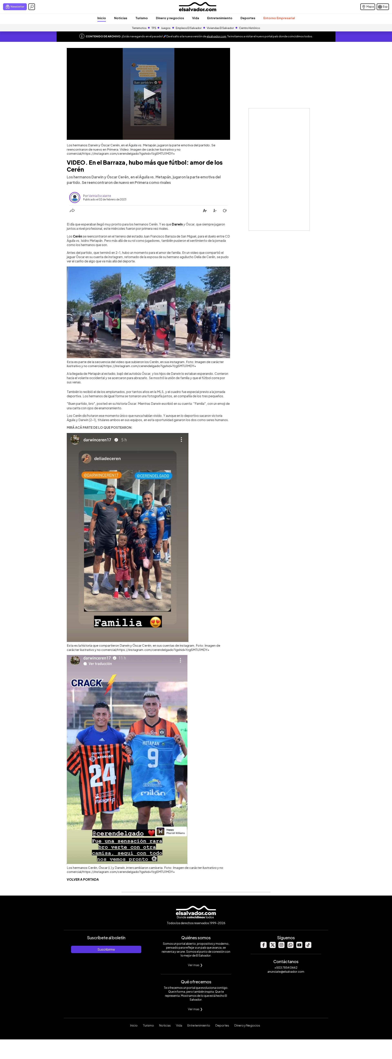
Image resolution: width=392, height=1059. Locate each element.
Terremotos (139, 28)
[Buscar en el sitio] (31, 6)
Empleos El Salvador (189, 28)
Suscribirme (106, 949)
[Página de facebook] (263, 947)
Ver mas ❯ (195, 965)
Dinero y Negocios (247, 1025)
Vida (195, 18)
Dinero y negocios (170, 18)
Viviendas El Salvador (220, 28)
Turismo (141, 18)
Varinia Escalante (99, 196)
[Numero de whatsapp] (290, 947)
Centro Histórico (249, 28)
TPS (153, 28)
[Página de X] (272, 947)
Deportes (248, 18)
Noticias (120, 18)
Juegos (165, 28)
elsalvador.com (216, 36)
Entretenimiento (219, 18)
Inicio (101, 18)
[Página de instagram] (281, 947)
